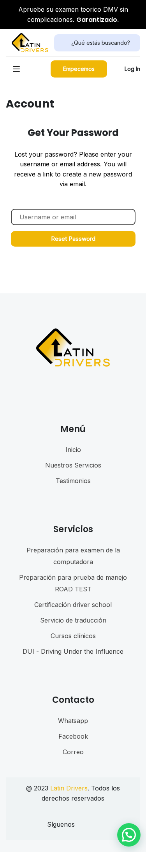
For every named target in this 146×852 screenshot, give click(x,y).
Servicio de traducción (73, 620)
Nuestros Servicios (73, 465)
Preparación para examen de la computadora (73, 556)
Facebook (73, 736)
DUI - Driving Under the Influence (73, 651)
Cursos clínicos (73, 636)
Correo (73, 752)
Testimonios (73, 481)
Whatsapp (73, 721)
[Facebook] (80, 827)
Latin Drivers (69, 788)
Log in (132, 68)
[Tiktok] (93, 827)
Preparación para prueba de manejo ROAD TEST (73, 583)
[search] (62, 42)
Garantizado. (97, 19)
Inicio (73, 449)
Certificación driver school (73, 605)
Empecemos (79, 68)
